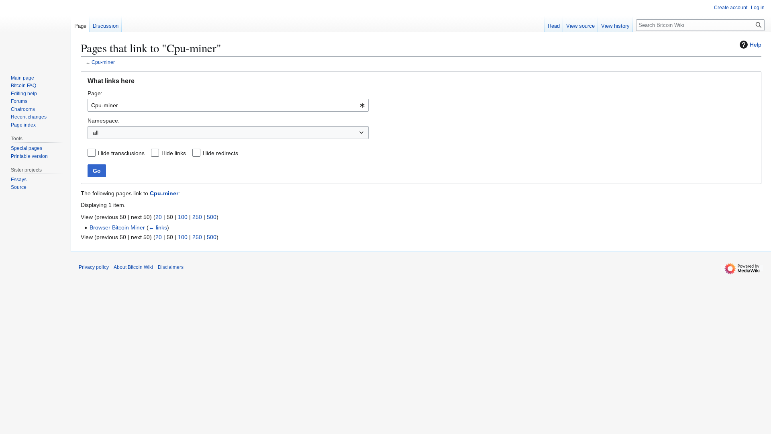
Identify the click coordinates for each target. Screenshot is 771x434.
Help (755, 44)
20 (158, 217)
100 (183, 217)
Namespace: (104, 120)
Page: (95, 93)
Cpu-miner (103, 62)
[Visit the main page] (35, 32)
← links (158, 227)
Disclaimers (171, 267)
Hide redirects (220, 153)
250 (197, 217)
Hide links (173, 153)
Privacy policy (94, 267)
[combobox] (228, 105)
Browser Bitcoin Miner (117, 227)
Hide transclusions (121, 153)
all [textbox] (95, 132)
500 (211, 217)
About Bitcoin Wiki (133, 267)
